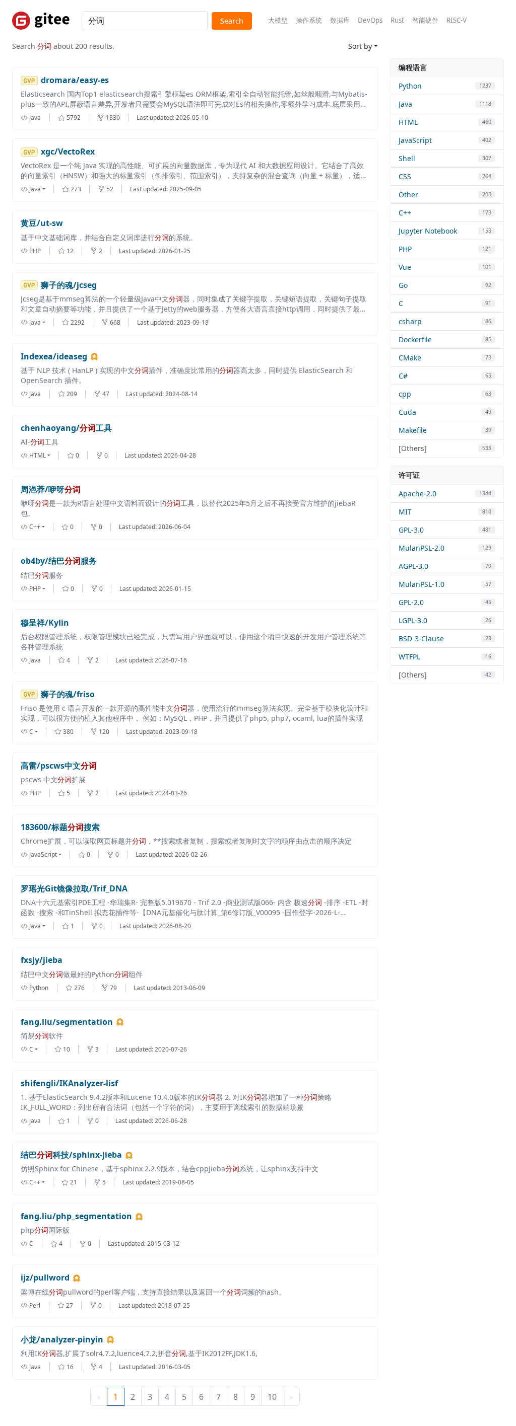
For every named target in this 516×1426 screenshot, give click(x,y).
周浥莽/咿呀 (51, 489)
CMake (410, 357)
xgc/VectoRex (68, 152)
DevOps (370, 20)
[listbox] (41, 189)
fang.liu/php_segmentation (76, 1216)
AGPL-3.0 (413, 566)
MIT (405, 511)
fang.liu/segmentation (67, 1022)
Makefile (413, 430)
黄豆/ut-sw (42, 223)
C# (403, 376)
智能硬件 (425, 20)
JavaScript (415, 140)
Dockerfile (415, 339)
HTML (408, 122)
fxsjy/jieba (41, 960)
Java (405, 104)
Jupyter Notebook (428, 231)
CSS (405, 176)
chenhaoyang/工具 (66, 428)
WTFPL (409, 656)
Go (403, 285)
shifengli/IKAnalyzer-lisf (69, 1083)
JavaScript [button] (43, 854)
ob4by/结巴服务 (59, 561)
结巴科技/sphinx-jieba (71, 1155)
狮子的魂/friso (68, 694)
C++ (405, 212)
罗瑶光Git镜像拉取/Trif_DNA (74, 888)
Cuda (407, 412)
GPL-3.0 (411, 530)
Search (231, 21)
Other (408, 194)
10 (272, 1396)
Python (410, 86)
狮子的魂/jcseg (69, 285)
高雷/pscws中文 (59, 766)
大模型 (278, 20)
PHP (405, 249)
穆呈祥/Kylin (45, 623)
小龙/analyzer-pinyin (62, 1339)
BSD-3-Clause (421, 638)
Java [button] (35, 189)
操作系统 (309, 20)
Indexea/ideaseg (54, 356)
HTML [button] (37, 455)
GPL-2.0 (411, 602)
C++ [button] (34, 526)
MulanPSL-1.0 (421, 584)
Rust (397, 20)
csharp (410, 321)
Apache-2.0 (417, 493)
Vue (405, 267)
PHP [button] (35, 588)
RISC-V (456, 20)
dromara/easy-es (75, 80)
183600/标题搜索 (60, 827)
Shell (407, 158)
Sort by (360, 46)
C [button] (31, 731)
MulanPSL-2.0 (421, 548)
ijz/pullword (45, 1278)
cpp (405, 394)
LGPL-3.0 (413, 620)
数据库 (340, 20)
